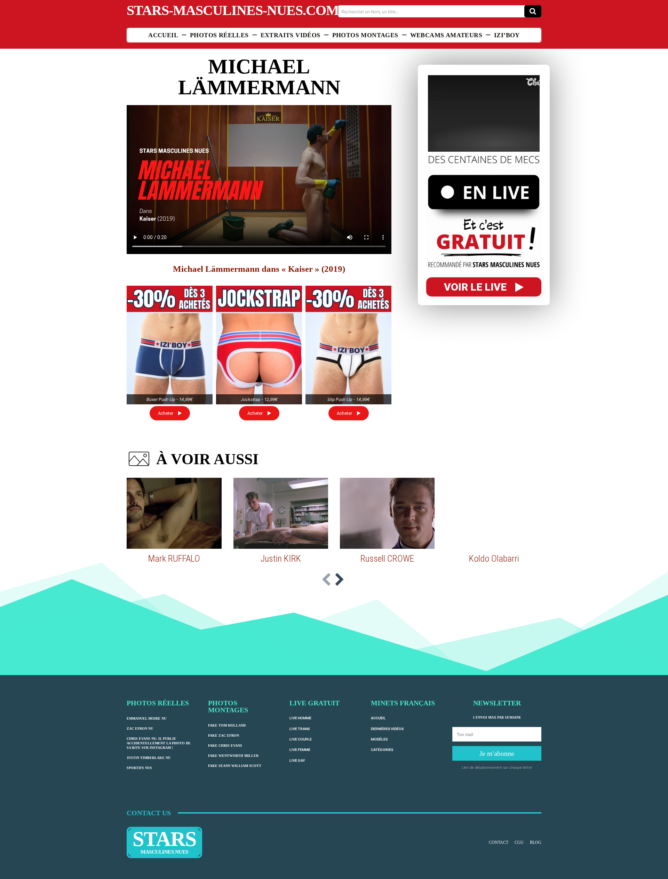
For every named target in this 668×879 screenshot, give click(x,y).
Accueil (378, 718)
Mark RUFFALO (174, 558)
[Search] (532, 11)
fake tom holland (227, 725)
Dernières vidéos (387, 729)
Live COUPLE (300, 739)
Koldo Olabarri (494, 558)
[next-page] (339, 580)
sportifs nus (139, 768)
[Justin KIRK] (280, 513)
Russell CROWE (387, 558)
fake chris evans (225, 745)
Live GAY (297, 760)
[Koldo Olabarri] (493, 513)
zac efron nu (140, 728)
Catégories (382, 749)
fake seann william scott (234, 766)
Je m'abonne (496, 753)
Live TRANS (299, 729)
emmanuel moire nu (146, 718)
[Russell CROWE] (387, 513)
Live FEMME (299, 749)
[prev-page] (326, 580)
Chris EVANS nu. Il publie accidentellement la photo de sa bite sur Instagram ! (159, 743)
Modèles (379, 739)
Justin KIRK (281, 558)
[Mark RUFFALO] (174, 513)
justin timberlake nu (148, 758)
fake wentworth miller (233, 756)
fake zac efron (223, 735)
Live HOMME (300, 718)
